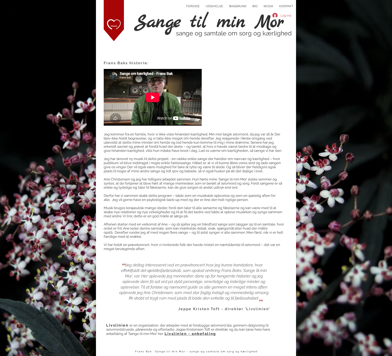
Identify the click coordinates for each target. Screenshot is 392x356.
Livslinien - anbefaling (190, 333)
